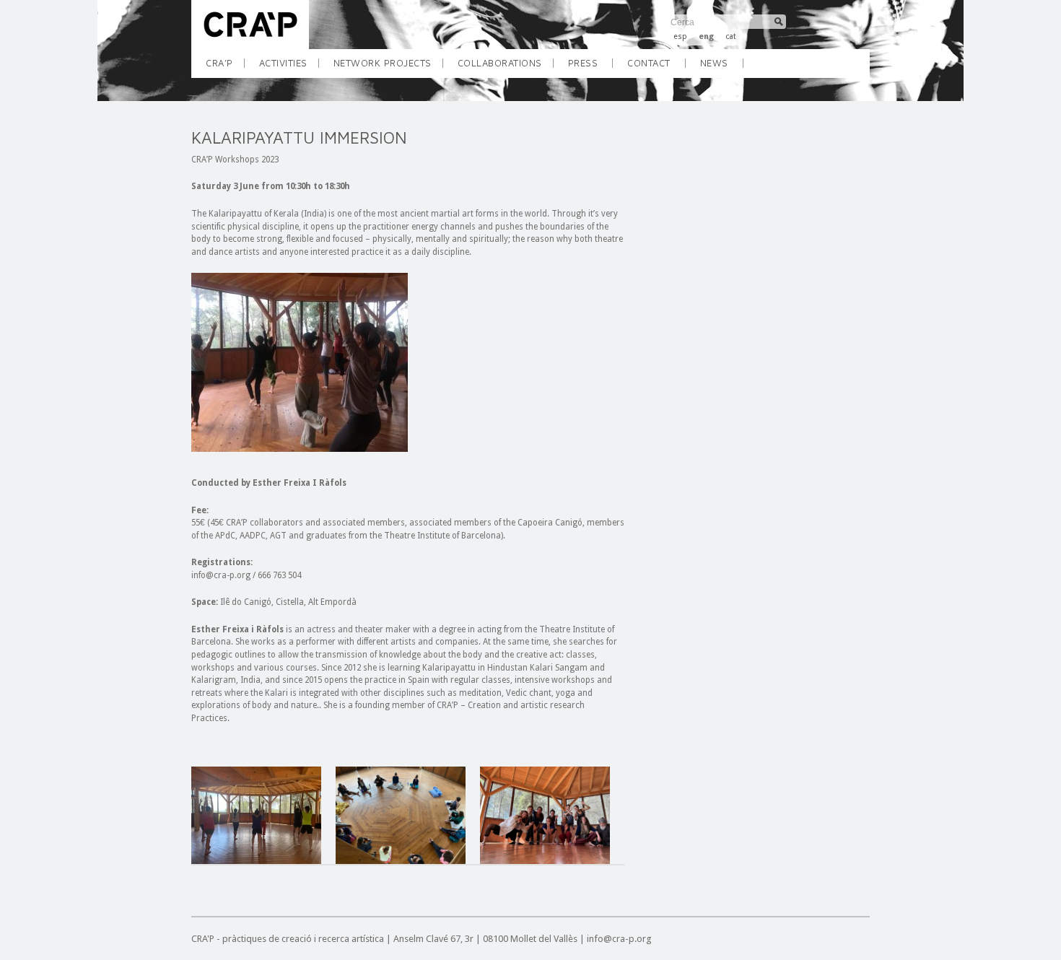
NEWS (714, 63)
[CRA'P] (250, 45)
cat (730, 36)
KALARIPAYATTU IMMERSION (299, 137)
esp (680, 36)
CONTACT (649, 63)
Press (583, 63)
